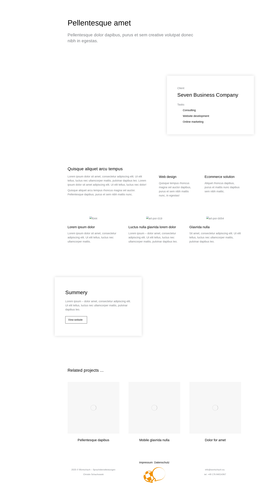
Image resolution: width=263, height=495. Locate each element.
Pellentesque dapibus (93, 440)
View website (75, 319)
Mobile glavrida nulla (154, 440)
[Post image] (93, 408)
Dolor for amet (215, 440)
